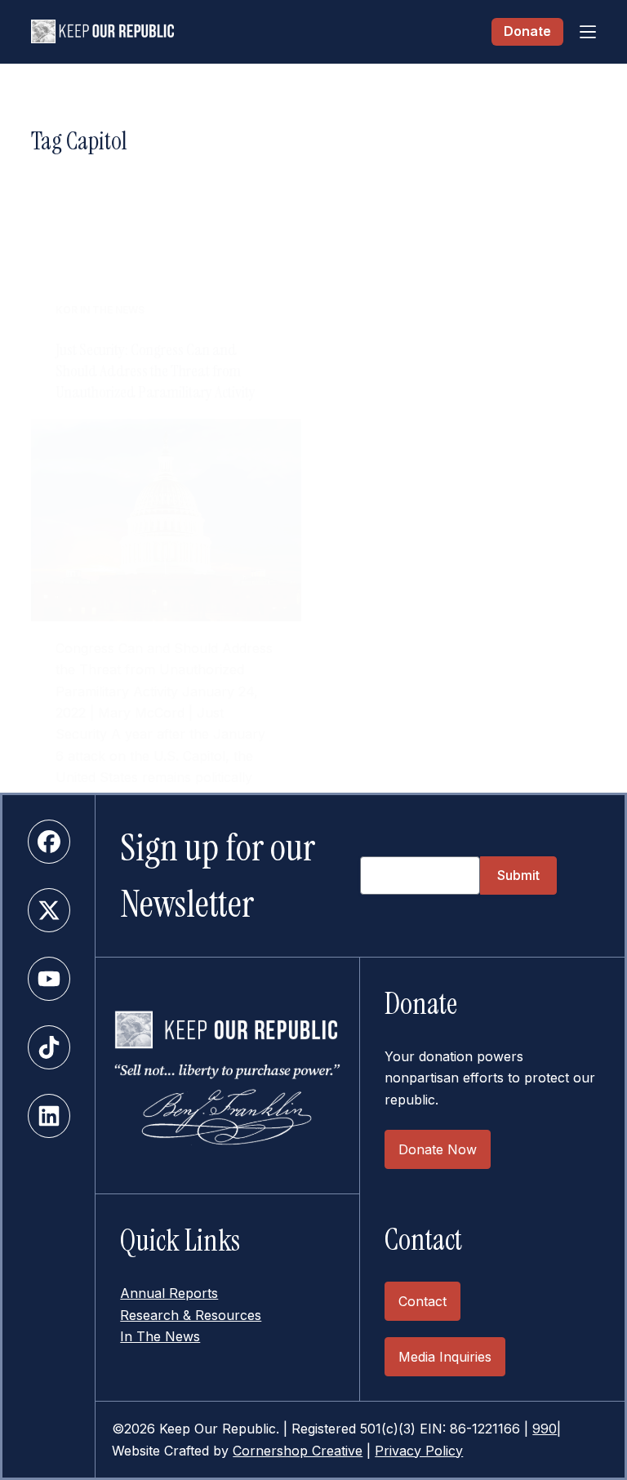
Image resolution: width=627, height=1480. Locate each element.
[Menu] (588, 32)
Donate (527, 31)
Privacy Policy (419, 1450)
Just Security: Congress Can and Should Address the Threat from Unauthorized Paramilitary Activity (156, 370)
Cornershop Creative (297, 1450)
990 (544, 1428)
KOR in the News (100, 310)
